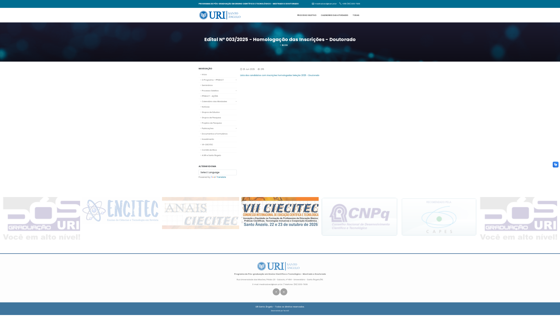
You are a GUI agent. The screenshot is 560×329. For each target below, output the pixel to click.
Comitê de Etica (209, 150)
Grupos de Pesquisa (211, 117)
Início (204, 74)
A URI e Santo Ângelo (211, 155)
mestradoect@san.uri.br (326, 3)
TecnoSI (286, 311)
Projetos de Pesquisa (212, 123)
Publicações (208, 128)
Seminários (207, 85)
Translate (221, 177)
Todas (356, 15)
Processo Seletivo (210, 90)
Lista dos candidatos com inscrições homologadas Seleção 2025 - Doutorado (280, 75)
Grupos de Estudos (211, 112)
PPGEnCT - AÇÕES (210, 96)
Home (275, 45)
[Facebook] (276, 291)
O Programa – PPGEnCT (213, 80)
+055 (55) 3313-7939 (351, 3)
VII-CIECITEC (207, 144)
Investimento (208, 139)
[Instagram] (283, 291)
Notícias (206, 107)
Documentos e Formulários (215, 134)
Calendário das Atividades (214, 101)
